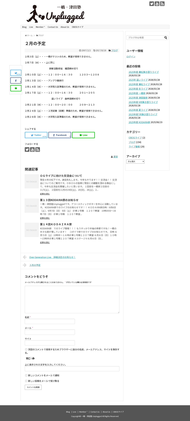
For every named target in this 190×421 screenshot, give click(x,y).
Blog (24, 27)
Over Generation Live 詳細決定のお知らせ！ (52, 257)
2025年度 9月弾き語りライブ (143, 102)
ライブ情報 (134, 146)
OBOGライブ (77, 27)
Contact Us (53, 27)
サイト (28, 338)
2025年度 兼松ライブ (139, 84)
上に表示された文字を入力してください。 (46, 364)
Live (31, 27)
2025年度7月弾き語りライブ (143, 114)
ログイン (130, 56)
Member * (40, 27)
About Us (65, 27)
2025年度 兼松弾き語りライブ (144, 72)
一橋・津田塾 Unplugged (91, 416)
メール (29, 328)
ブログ (114, 50)
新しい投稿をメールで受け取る (43, 381)
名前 (28, 317)
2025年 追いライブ (138, 79)
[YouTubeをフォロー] (157, 3)
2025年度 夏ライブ (138, 110)
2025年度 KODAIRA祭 (139, 122)
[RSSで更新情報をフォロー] (162, 3)
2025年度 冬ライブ (138, 88)
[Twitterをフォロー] (151, 3)
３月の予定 (34, 265)
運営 (115, 156)
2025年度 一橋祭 (137, 93)
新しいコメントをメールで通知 (43, 375)
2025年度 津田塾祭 (138, 97)
